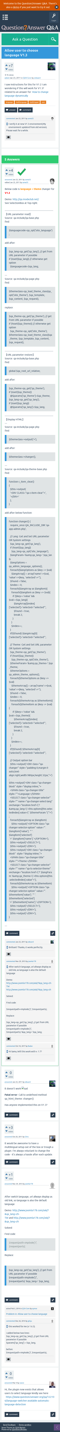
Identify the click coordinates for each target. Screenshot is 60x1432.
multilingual (34, 102)
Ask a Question (25, 39)
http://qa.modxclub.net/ (26, 199)
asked (7, 78)
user (43, 102)
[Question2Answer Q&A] (30, 26)
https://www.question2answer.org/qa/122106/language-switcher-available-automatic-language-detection (29, 1400)
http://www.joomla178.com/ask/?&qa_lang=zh (28, 989)
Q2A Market (20, 1428)
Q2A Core (27, 78)
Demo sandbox (25, 1425)
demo (16, 7)
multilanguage (21, 102)
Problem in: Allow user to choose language (26, 1314)
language (9, 102)
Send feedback (9, 1425)
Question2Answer (19, 1429)
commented (10, 118)
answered (8, 180)
